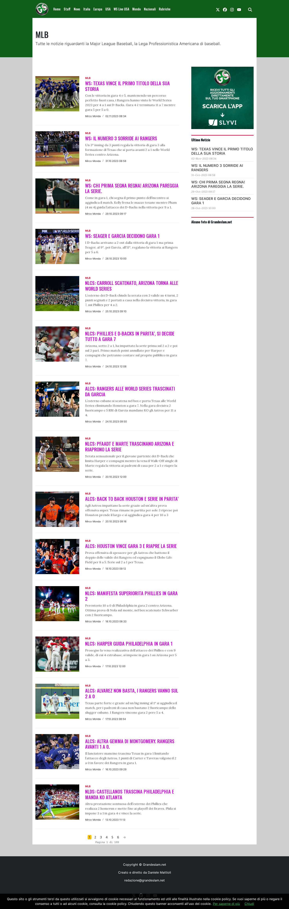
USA (107, 9)
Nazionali (150, 9)
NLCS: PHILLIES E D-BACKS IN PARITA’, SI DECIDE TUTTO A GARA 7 (129, 336)
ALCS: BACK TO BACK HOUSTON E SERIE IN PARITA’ (132, 498)
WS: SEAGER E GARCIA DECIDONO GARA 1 (122, 235)
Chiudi (249, 904)
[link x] (217, 9)
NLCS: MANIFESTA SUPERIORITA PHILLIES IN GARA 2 (131, 595)
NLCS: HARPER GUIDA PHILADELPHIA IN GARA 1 (128, 643)
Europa (97, 9)
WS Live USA (121, 9)
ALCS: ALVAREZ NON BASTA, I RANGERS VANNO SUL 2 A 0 (131, 693)
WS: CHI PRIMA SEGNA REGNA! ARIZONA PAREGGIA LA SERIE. (132, 188)
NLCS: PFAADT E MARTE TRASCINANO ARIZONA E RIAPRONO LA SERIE (129, 446)
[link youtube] (239, 9)
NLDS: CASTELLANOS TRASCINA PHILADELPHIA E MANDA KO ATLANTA (129, 794)
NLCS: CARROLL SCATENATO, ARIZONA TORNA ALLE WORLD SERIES (131, 285)
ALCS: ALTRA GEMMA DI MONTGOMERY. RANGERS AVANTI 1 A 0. (129, 743)
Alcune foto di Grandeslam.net (211, 221)
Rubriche (164, 9)
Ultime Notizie (200, 139)
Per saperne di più (226, 904)
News (77, 9)
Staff (67, 9)
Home (57, 9)
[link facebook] (224, 9)
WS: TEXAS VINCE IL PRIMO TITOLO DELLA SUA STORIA (127, 85)
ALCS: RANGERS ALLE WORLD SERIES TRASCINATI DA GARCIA (130, 391)
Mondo (136, 9)
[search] (250, 9)
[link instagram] (232, 9)
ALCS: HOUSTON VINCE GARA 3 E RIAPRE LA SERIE (131, 545)
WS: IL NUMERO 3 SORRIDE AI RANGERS (121, 138)
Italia (86, 9)
